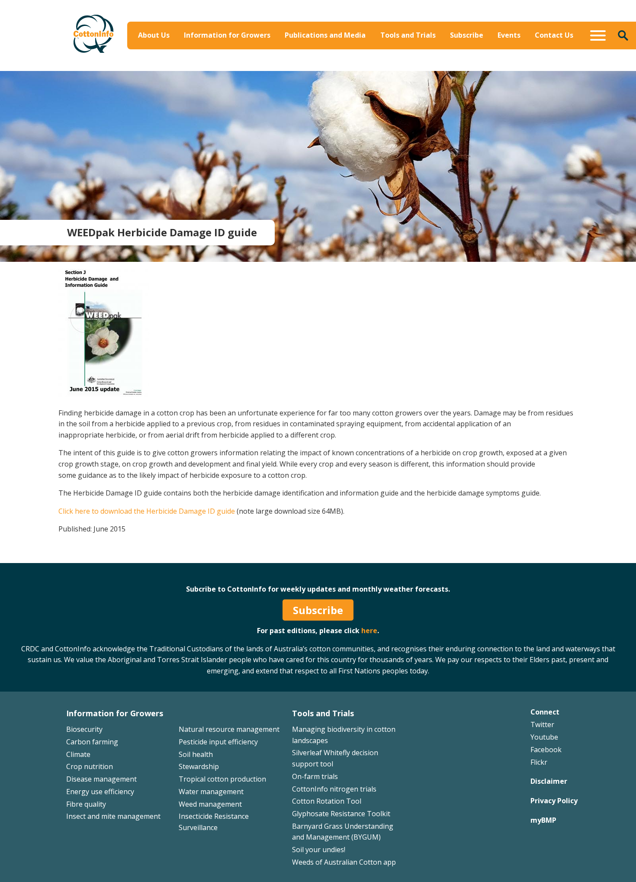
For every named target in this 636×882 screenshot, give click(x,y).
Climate (78, 754)
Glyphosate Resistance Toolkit (341, 813)
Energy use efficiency (100, 791)
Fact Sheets (384, 55)
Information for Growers (227, 35)
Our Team (157, 55)
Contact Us (554, 35)
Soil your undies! (318, 849)
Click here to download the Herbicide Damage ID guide (146, 511)
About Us (154, 35)
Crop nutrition (89, 766)
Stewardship (199, 766)
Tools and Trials (408, 35)
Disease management (101, 779)
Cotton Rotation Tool (326, 801)
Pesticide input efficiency (218, 742)
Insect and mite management (113, 816)
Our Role (155, 67)
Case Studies (386, 67)
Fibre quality (86, 804)
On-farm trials (315, 776)
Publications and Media (325, 35)
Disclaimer (548, 781)
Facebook (546, 749)
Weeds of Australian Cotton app (344, 862)
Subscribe (466, 35)
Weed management (210, 804)
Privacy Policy (554, 800)
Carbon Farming (280, 67)
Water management (211, 791)
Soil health (196, 754)
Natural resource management (229, 729)
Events (509, 35)
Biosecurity (272, 55)
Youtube (544, 737)
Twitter (542, 724)
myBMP (543, 820)
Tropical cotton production (222, 779)
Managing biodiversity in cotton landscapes (530, 60)
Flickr (538, 762)
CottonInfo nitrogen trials (334, 789)
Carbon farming (92, 742)
